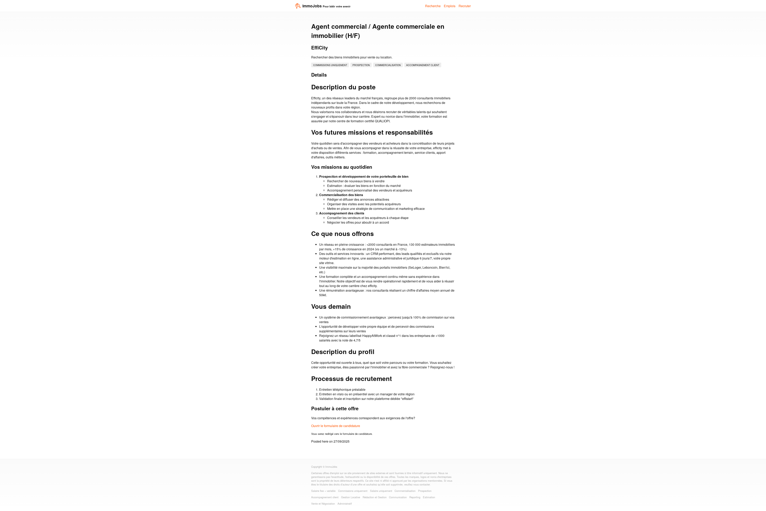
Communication (398, 497)
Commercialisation (388, 65)
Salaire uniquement (381, 491)
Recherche (433, 6)
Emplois (449, 6)
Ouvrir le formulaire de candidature (335, 425)
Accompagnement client (422, 65)
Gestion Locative (350, 497)
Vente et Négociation (323, 503)
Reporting (414, 497)
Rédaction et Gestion (375, 497)
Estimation (429, 497)
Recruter (465, 6)
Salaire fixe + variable (323, 491)
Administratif (345, 503)
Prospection (361, 65)
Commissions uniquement (330, 65)
